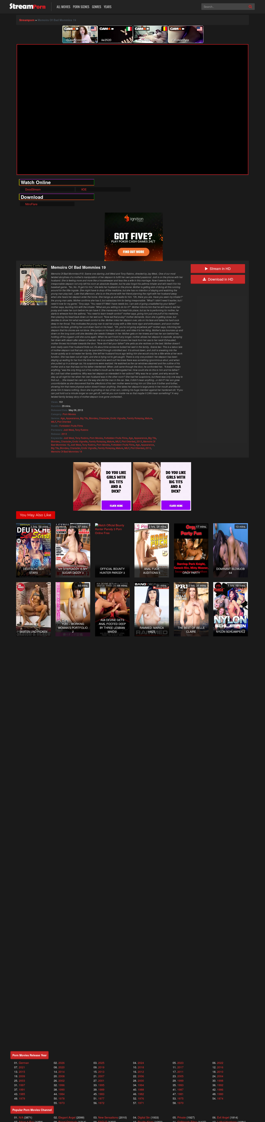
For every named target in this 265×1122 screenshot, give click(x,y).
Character (104, 418)
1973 (61, 1103)
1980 (220, 1094)
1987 (180, 1089)
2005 (180, 1076)
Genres (96, 6)
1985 (22, 1094)
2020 (61, 1067)
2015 (22, 1072)
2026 (61, 1063)
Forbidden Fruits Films (71, 425)
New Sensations (108, 1117)
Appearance (72, 418)
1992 (220, 1085)
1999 (180, 1080)
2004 (220, 1076)
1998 (220, 1080)
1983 (101, 1094)
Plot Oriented (64, 421)
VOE (83, 189)
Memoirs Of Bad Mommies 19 (66, 451)
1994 (141, 1085)
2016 (220, 1067)
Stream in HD (220, 268)
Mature (148, 418)
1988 (141, 1089)
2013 (64, 433)
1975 (180, 1098)
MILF (53, 421)
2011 (180, 1072)
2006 (141, 1076)
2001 (101, 1080)
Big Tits (84, 418)
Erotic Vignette (118, 418)
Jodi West (68, 429)
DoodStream (32, 189)
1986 (220, 1089)
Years (107, 6)
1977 (101, 1098)
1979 (22, 1098)
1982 (141, 1094)
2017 (180, 1067)
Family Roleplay (135, 418)
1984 (61, 1094)
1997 (22, 1085)
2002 (61, 1080)
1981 (180, 1094)
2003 (22, 1080)
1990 (61, 1089)
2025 (101, 1063)
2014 (61, 1072)
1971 (141, 1103)
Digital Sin (144, 1117)
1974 (220, 1098)
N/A (21, 1117)
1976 (141, 1098)
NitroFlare (30, 204)
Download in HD (220, 279)
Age (63, 418)
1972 (101, 1103)
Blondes (93, 418)
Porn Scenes (81, 6)
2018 (141, 1067)
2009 (22, 1076)
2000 (141, 1080)
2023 (180, 1063)
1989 (101, 1089)
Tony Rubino (81, 429)
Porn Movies (69, 414)
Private (181, 1117)
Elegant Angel (66, 1117)
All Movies (63, 6)
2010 (220, 1072)
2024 (141, 1063)
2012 (141, 1072)
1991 (22, 1089)
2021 (22, 1067)
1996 (61, 1085)
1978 (61, 1098)
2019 (101, 1067)
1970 (180, 1103)
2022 (220, 1063)
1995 (101, 1085)
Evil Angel (223, 1117)
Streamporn (27, 20)
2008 (61, 1076)
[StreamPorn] (27, 6)
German (24, 1063)
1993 (180, 1085)
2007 (101, 1076)
